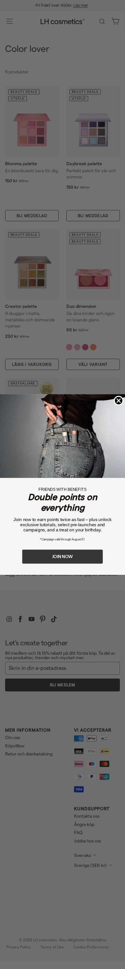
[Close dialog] (118, 400)
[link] (62, 436)
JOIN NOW (62, 556)
